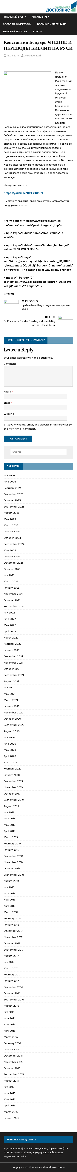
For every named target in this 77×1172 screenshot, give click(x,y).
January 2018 (11, 925)
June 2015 (9, 1093)
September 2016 (14, 999)
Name (8, 392)
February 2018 (12, 918)
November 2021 (13, 663)
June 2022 (10, 619)
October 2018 (12, 868)
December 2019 (13, 781)
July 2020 (9, 737)
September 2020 (14, 725)
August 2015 (11, 1081)
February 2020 (12, 769)
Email (7, 403)
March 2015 (11, 1112)
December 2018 (13, 856)
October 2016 (12, 993)
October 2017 (12, 943)
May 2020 (10, 750)
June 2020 (10, 744)
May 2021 (9, 694)
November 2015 (13, 1062)
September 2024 (14, 544)
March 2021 (11, 700)
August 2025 (11, 513)
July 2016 (9, 1012)
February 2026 (12, 488)
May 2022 (10, 625)
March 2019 (11, 837)
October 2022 (12, 600)
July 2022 (9, 612)
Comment (10, 364)
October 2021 (12, 669)
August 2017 (11, 956)
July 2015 (9, 1087)
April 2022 (10, 631)
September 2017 (14, 950)
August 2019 (11, 806)
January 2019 (11, 850)
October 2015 (12, 1068)
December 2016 (13, 987)
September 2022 (14, 606)
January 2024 (12, 556)
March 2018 (11, 912)
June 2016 (10, 1018)
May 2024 (10, 550)
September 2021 (14, 675)
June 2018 (10, 893)
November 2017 (13, 937)
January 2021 (11, 706)
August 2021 (11, 681)
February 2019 (12, 843)
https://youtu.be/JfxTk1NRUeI (23, 193)
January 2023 (11, 588)
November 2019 (13, 787)
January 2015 (11, 1118)
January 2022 (12, 650)
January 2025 (12, 531)
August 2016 (11, 1006)
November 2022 (13, 594)
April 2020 (10, 756)
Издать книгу (40, 17)
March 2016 (11, 1037)
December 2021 (13, 656)
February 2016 (12, 1043)
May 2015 (9, 1099)
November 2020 (13, 712)
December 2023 (13, 563)
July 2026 (9, 475)
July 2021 (9, 687)
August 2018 (11, 881)
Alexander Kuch (32, 56)
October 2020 (12, 719)
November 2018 (13, 862)
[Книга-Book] (38, 11)
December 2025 (13, 494)
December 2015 (13, 1056)
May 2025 (10, 519)
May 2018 (10, 899)
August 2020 (12, 731)
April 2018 (10, 906)
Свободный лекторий (17, 24)
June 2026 (10, 481)
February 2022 (12, 644)
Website (9, 414)
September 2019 (14, 800)
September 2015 (14, 1074)
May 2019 (10, 825)
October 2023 (12, 569)
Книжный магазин (15, 31)
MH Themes (59, 1167)
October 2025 (12, 500)
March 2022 (11, 638)
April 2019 (10, 831)
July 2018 (9, 887)
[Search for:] (38, 452)
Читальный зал (13, 17)
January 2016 (11, 1049)
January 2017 (11, 981)
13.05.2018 (13, 56)
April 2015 (9, 1105)
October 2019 (12, 794)
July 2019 (9, 812)
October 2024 (12, 538)
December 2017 (13, 931)
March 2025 (11, 525)
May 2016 (10, 1024)
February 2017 (12, 974)
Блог (36, 31)
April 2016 (10, 1031)
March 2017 (11, 968)
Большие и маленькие (51, 24)
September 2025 (14, 507)
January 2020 (12, 775)
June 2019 (10, 818)
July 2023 (9, 575)
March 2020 (11, 762)
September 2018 (14, 875)
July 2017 (9, 962)
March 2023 (11, 581)
